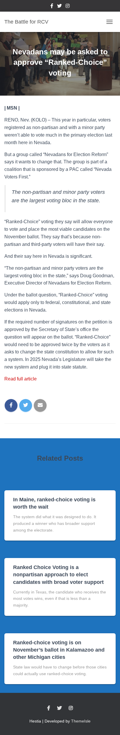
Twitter (59, 6)
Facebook (51, 6)
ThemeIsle (81, 721)
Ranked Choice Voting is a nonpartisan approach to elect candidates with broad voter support (58, 574)
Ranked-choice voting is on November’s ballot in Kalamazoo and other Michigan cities (59, 650)
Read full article (20, 378)
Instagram (68, 6)
